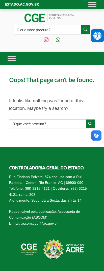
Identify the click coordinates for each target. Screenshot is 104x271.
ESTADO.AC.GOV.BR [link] (22, 4)
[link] (97, 35)
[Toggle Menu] (92, 4)
